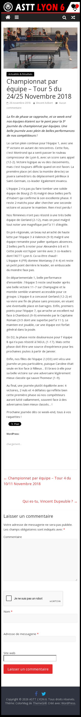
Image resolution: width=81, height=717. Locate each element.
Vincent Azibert (44, 103)
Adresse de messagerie (21, 634)
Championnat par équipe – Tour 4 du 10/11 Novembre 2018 (37, 481)
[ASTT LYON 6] (40, 7)
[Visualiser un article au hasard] (73, 17)
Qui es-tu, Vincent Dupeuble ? (50, 501)
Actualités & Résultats (20, 74)
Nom (8, 611)
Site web (9, 653)
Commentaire (13, 537)
